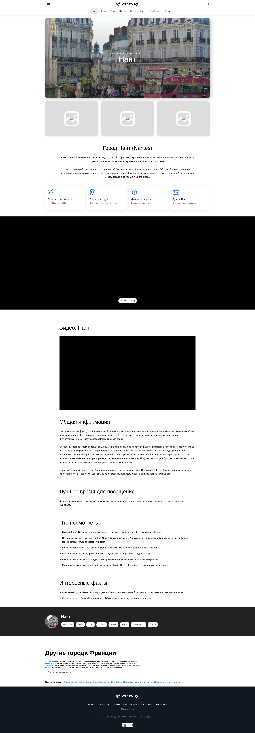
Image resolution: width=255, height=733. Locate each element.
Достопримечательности (133, 704)
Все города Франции (58, 672)
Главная (91, 704)
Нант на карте (126, 301)
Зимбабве (116, 682)
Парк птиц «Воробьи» (153, 682)
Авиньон (48, 663)
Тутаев (137, 682)
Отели (167, 11)
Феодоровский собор (74, 682)
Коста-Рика (92, 682)
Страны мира (104, 704)
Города (117, 704)
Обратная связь (127, 709)
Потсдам (127, 682)
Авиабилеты (155, 11)
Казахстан (104, 682)
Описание (67, 624)
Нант (66, 616)
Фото (112, 11)
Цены (103, 11)
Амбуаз (48, 667)
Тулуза (48, 661)
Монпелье (49, 665)
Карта (142, 11)
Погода (122, 11)
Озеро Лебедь (173, 682)
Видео (133, 11)
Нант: (94, 11)
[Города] (86, 11)
